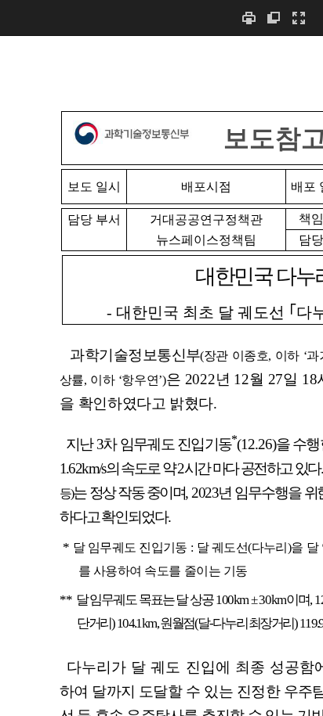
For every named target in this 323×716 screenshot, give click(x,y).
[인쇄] (248, 17)
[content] (161, 375)
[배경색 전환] (273, 17)
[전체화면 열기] (298, 17)
